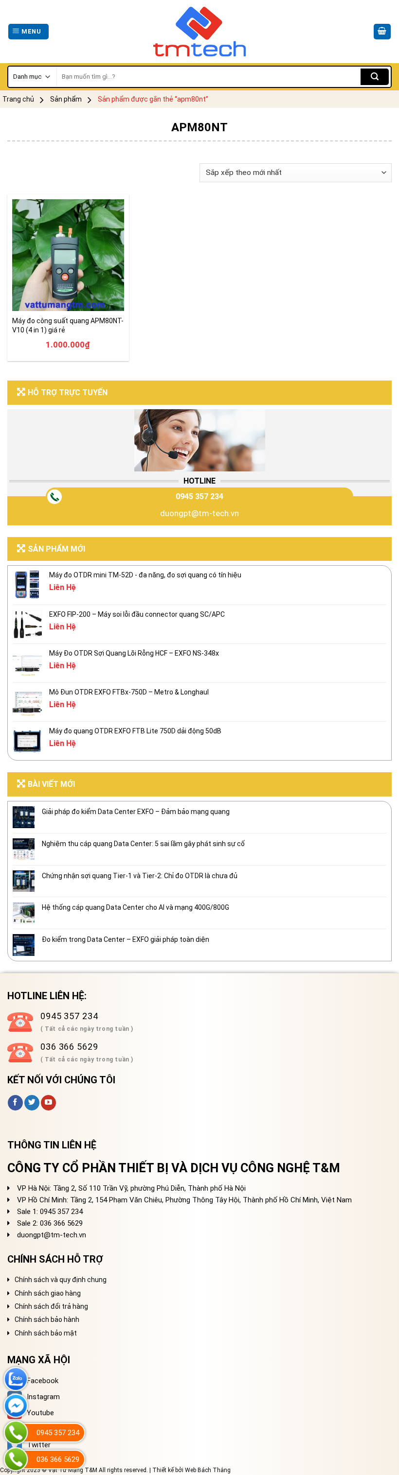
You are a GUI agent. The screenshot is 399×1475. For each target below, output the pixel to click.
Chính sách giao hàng (48, 1293)
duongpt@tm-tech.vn (199, 513)
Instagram (43, 1396)
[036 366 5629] (16, 1459)
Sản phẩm (66, 99)
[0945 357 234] (16, 1432)
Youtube (40, 1412)
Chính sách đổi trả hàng (51, 1306)
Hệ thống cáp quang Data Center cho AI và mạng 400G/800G (135, 907)
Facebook (42, 1380)
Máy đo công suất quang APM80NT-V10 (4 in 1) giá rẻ (68, 325)
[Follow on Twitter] (31, 1103)
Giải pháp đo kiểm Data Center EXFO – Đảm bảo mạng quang (136, 812)
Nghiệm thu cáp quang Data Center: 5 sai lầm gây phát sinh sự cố (143, 844)
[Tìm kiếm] (375, 77)
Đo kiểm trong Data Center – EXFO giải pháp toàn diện (125, 939)
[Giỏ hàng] (382, 32)
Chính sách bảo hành (47, 1319)
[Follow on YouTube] (48, 1103)
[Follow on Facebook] (15, 1103)
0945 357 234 (199, 496)
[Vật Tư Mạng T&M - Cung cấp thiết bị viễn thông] (199, 32)
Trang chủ (18, 99)
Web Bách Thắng (208, 1470)
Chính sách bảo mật (46, 1333)
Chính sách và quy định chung (61, 1280)
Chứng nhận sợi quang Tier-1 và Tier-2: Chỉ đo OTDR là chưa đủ (139, 876)
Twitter (39, 1444)
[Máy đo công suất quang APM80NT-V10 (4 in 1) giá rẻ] (68, 255)
